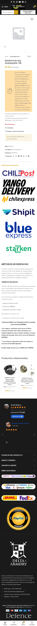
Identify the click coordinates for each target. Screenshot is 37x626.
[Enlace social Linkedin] (23, 156)
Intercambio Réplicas (27, 12)
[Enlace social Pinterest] (22, 1)
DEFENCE (14, 153)
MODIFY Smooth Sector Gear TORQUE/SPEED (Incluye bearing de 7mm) (10, 381)
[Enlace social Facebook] (11, 1)
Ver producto (13, 369)
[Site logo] (18, 6)
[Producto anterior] (27, 57)
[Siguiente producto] (31, 57)
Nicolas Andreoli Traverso (20, 423)
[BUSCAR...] (16, 12)
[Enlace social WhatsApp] (25, 1)
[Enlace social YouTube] (19, 1)
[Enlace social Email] (18, 156)
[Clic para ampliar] (5, 47)
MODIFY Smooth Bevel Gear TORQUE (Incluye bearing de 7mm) (27, 380)
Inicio (6, 56)
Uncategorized (14, 56)
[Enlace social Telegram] (28, 156)
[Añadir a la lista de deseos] (13, 365)
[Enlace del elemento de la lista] (18, 589)
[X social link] (13, 1)
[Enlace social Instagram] (16, 1)
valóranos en (16, 416)
